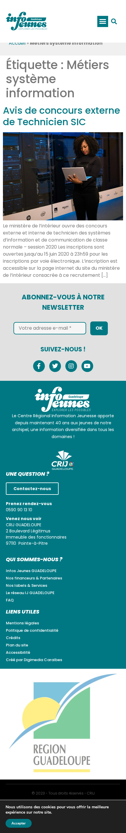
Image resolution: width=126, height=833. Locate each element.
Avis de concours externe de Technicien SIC (61, 116)
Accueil (17, 43)
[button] (102, 21)
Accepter (18, 823)
